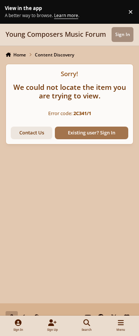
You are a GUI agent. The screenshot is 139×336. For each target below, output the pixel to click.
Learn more (13, 11)
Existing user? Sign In (91, 132)
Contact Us (31, 132)
